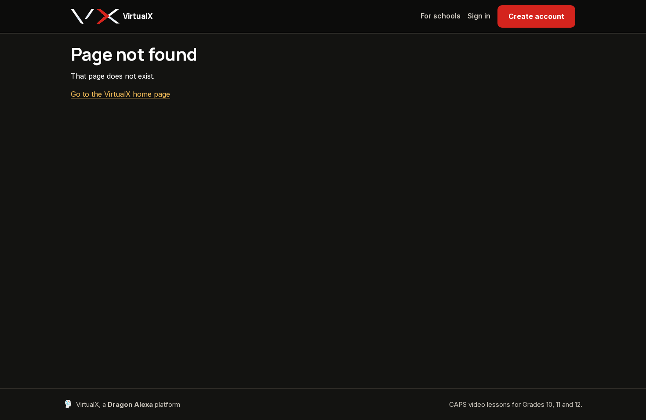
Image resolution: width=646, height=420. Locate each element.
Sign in (479, 15)
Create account (536, 16)
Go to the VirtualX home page (120, 94)
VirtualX (137, 16)
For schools (441, 15)
